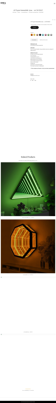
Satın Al (34, 27)
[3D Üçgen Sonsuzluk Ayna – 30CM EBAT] (54, 19)
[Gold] (34, 35)
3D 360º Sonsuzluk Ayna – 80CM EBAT (28, 390)
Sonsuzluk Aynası (24, 12)
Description (34, 39)
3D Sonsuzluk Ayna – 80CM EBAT (28, 274)
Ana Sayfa (14, 12)
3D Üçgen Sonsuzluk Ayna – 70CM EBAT (28, 217)
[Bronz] (32, 35)
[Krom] (51, 35)
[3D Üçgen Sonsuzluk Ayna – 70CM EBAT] (53, 19)
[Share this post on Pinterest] (34, 80)
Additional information (44, 39)
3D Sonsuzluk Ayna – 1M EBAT (28, 331)
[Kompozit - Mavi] (43, 35)
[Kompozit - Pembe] (46, 35)
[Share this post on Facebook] (31, 80)
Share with (32, 78)
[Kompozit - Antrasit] (40, 35)
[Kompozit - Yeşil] (48, 35)
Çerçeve (32, 32)
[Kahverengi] (37, 35)
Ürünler (19, 12)
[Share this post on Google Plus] (35, 80)
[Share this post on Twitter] (32, 80)
